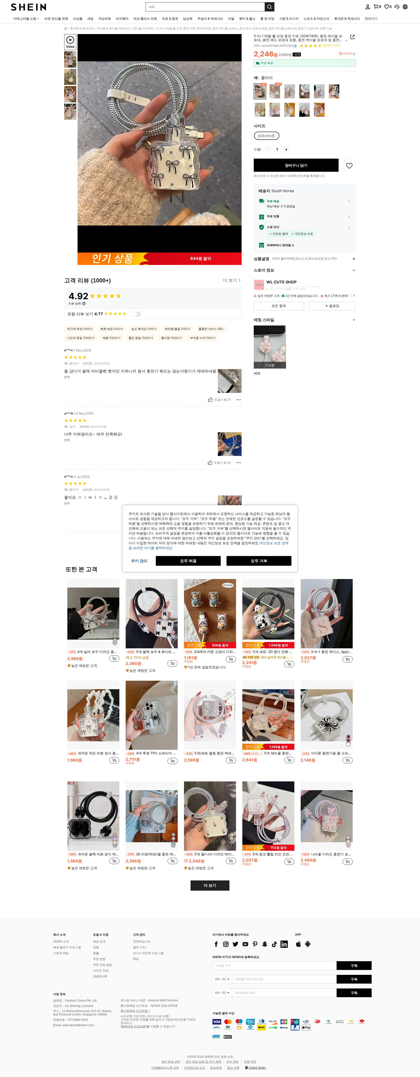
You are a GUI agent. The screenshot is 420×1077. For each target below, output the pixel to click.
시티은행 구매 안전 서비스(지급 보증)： (146, 1016)
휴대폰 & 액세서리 (82, 28)
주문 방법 (99, 959)
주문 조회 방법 (102, 965)
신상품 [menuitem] (77, 18)
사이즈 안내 (100, 970)
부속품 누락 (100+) (202, 338)
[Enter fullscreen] (236, 249)
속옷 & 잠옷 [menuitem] (170, 18)
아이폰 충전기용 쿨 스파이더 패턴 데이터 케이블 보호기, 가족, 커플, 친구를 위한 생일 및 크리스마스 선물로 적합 (327, 753)
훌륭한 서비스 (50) (211, 329)
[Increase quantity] (286, 150)
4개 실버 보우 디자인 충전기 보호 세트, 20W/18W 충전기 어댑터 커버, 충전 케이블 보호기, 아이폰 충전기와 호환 (93, 652)
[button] (397, 7)
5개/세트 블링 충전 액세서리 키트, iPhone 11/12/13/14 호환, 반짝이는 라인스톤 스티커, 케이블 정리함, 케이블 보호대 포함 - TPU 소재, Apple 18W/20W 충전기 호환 (210, 753)
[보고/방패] (239, 400)
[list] (251, 944)
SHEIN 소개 (61, 941)
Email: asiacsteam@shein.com (73, 1025)
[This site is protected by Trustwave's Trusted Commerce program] (216, 1036)
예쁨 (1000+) (111, 338)
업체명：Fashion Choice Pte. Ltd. (75, 1000)
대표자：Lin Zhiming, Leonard (73, 1006)
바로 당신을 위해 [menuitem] (56, 18)
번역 (67, 377)
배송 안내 (99, 941)
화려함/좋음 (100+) (177, 329)
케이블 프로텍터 (143, 28)
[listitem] (270, 347)
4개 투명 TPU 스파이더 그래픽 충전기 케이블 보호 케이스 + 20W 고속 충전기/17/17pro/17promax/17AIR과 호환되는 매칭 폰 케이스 (152, 753)
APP (298, 934)
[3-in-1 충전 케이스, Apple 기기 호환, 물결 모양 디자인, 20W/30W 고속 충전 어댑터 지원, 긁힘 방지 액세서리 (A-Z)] (327, 613)
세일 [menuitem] (90, 18)
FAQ (136, 959)
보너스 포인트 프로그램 (148, 953)
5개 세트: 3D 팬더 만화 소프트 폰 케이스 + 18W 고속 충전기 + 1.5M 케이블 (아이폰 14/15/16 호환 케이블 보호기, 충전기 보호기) (268, 652)
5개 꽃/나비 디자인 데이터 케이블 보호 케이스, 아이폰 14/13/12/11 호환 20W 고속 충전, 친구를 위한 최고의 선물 (210, 854)
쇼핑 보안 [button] (273, 227)
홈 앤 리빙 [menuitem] (267, 18)
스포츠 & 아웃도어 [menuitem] (316, 18)
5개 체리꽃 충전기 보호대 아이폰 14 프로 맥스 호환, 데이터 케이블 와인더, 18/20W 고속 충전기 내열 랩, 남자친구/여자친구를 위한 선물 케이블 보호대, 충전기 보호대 (268, 753)
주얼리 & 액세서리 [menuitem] (210, 18)
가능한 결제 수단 (223, 1013)
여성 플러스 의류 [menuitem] (145, 18)
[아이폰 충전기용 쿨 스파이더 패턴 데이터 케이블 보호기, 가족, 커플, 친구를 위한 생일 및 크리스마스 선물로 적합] (327, 715)
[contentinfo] (292, 1025)
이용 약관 (250, 1061)
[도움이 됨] (210, 400)
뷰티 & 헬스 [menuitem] (247, 18)
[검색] (269, 6)
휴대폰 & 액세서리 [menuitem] (347, 18)
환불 (96, 953)
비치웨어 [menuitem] (122, 18)
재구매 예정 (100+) (79, 329)
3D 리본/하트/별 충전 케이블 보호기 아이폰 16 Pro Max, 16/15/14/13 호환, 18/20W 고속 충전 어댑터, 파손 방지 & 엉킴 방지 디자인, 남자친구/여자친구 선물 (152, 854)
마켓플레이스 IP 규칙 (165, 1067)
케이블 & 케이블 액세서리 (113, 28)
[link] (377, 6)
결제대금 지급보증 (134, 1026)
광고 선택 (233, 1067)
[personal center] (368, 7)
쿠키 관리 (232, 1061)
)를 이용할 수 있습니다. (161, 1026)
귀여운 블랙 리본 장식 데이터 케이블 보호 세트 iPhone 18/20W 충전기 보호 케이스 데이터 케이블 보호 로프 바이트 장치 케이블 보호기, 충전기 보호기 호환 (93, 854)
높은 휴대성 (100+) (144, 329)
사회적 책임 (61, 953)
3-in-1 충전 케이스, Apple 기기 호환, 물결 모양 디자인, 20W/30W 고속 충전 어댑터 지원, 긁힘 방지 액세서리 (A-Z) (327, 652)
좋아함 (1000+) (171, 338)
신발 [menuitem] (231, 18)
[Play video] (160, 143)
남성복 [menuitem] (187, 18)
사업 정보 (59, 994)
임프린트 (216, 1067)
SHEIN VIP (100, 976)
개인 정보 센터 (170, 1061)
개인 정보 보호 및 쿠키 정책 (203, 1061)
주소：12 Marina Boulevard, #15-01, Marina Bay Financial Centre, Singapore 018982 (82, 1012)
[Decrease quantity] (268, 150)
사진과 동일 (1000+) (80, 338)
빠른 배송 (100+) (112, 329)
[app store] (298, 946)
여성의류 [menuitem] (104, 18)
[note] (82, 665)
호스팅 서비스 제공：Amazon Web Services (149, 1000)
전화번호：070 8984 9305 (70, 1020)
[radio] (260, 91)
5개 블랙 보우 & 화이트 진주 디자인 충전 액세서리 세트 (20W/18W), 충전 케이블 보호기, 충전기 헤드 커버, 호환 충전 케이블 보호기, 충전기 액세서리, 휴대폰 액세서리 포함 (152, 652)
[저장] (349, 165)
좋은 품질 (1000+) (141, 338)
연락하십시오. (142, 941)
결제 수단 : (140, 947)
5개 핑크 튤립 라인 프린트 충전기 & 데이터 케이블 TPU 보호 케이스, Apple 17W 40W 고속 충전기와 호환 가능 (268, 854)
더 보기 (210, 885)
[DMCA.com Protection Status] (227, 1036)
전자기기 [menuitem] (371, 18)
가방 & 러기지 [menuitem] (289, 18)
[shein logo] (28, 7)
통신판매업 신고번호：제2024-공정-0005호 (149, 1005)
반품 (96, 947)
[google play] (307, 946)
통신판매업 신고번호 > (135, 1011)
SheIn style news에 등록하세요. (236, 957)
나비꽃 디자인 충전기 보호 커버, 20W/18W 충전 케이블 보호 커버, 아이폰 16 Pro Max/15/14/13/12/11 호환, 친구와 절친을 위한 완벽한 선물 (327, 854)
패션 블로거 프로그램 (67, 947)
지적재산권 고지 (194, 1067)
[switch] (136, 314)
